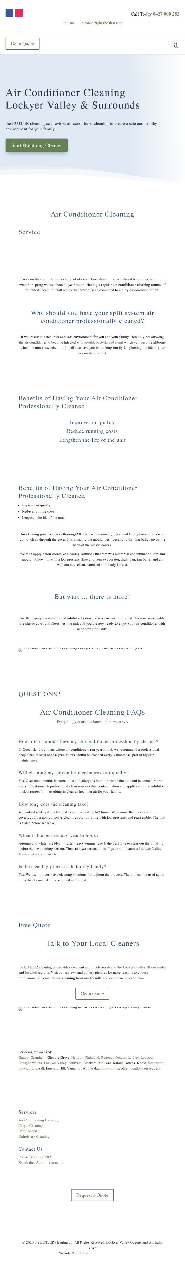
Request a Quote (92, 1195)
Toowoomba (28, 854)
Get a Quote (22, 43)
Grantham (38, 1057)
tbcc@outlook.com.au (45, 1162)
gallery (89, 972)
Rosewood (156, 1062)
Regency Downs (113, 1057)
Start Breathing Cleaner (36, 145)
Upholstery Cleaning (34, 1136)
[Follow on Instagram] (19, 13)
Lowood (147, 1057)
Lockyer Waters (30, 1062)
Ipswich (50, 854)
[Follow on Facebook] (9, 13)
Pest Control (28, 1130)
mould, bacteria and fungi (103, 342)
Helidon (77, 1057)
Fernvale (74, 1062)
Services (28, 1112)
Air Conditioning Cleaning (39, 1120)
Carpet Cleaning (31, 1125)
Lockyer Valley (150, 848)
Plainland (92, 1057)
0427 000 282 (166, 13)
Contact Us (31, 1149)
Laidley (133, 1057)
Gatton (24, 1057)
